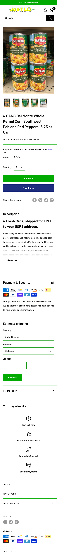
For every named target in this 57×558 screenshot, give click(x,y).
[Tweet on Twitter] (46, 200)
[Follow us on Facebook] (5, 522)
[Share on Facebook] (34, 200)
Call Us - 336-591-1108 (28, 2)
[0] (51, 10)
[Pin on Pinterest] (40, 200)
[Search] (50, 18)
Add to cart (29, 178)
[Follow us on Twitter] (11, 522)
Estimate (12, 377)
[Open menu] (4, 10)
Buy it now (28, 188)
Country (7, 330)
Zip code (7, 358)
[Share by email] (52, 200)
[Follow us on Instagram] (17, 522)
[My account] (45, 9)
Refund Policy (10, 390)
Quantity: (7, 167)
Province (7, 344)
